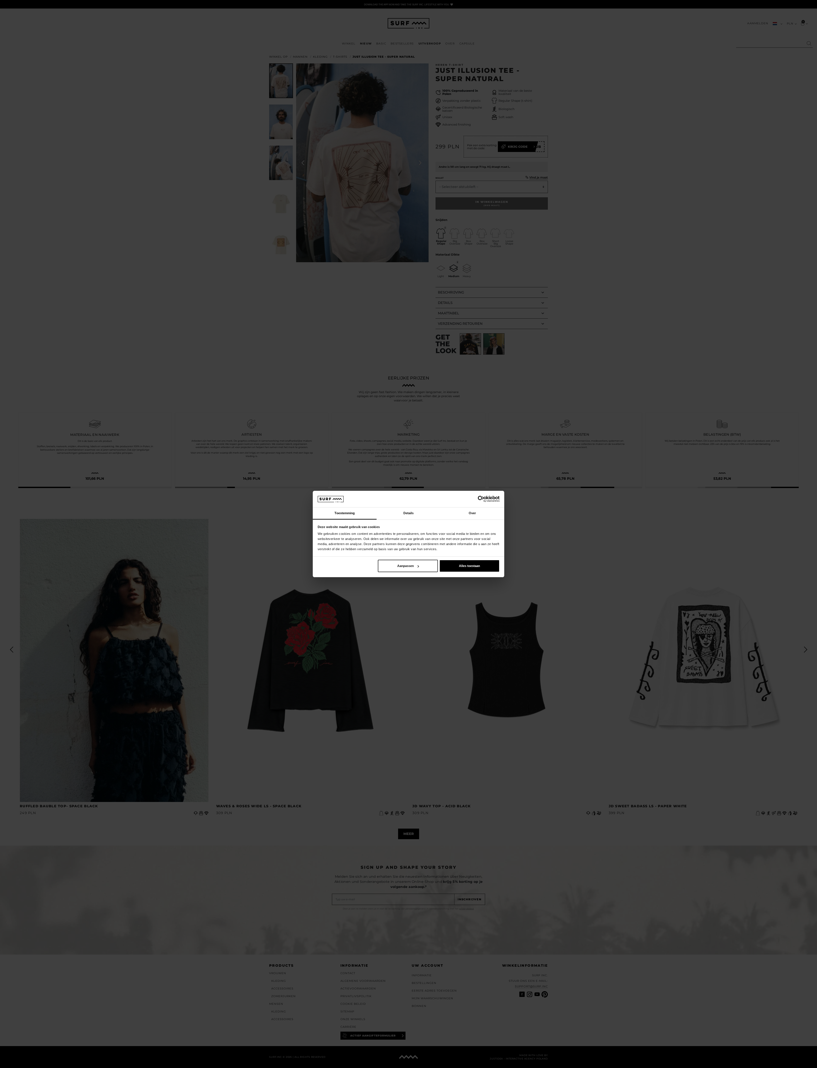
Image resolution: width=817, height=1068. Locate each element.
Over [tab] (472, 513)
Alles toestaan (469, 566)
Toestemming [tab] (344, 513)
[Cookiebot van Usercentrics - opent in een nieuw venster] (481, 499)
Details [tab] (408, 513)
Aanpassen (405, 566)
